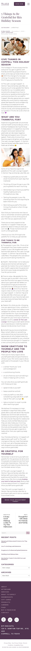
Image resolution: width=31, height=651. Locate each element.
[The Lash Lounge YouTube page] (16, 620)
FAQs (3, 607)
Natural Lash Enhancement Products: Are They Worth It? (14, 541)
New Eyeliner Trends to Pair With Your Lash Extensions (13, 559)
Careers (5, 605)
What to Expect (8, 594)
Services (5, 592)
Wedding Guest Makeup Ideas (9, 554)
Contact (5, 612)
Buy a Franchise (8, 610)
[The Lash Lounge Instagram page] (10, 620)
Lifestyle (15, 27)
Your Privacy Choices (17, 643)
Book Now (19, 4)
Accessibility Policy (18, 645)
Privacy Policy (7, 643)
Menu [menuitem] (28, 4)
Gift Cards (6, 599)
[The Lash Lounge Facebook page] (3, 619)
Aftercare (6, 589)
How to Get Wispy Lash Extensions (11, 546)
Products (5, 602)
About (4, 587)
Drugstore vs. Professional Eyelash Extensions (14, 550)
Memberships (7, 597)
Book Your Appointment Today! (15, 500)
